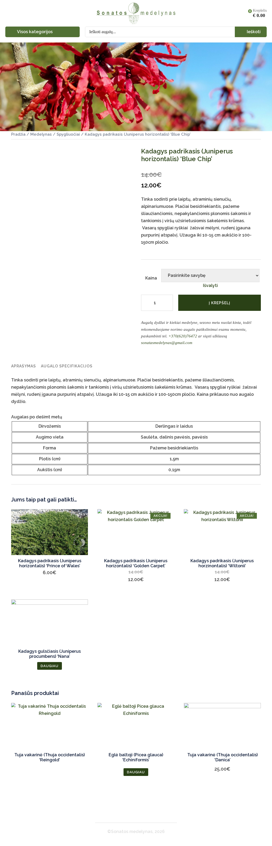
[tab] (23, 366)
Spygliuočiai (68, 134)
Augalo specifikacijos (66, 366)
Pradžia (18, 134)
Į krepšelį (219, 303)
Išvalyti (210, 285)
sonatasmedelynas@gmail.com (166, 343)
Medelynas (41, 134)
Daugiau (49, 666)
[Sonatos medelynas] (136, 13)
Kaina (151, 278)
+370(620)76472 (182, 336)
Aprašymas (23, 366)
